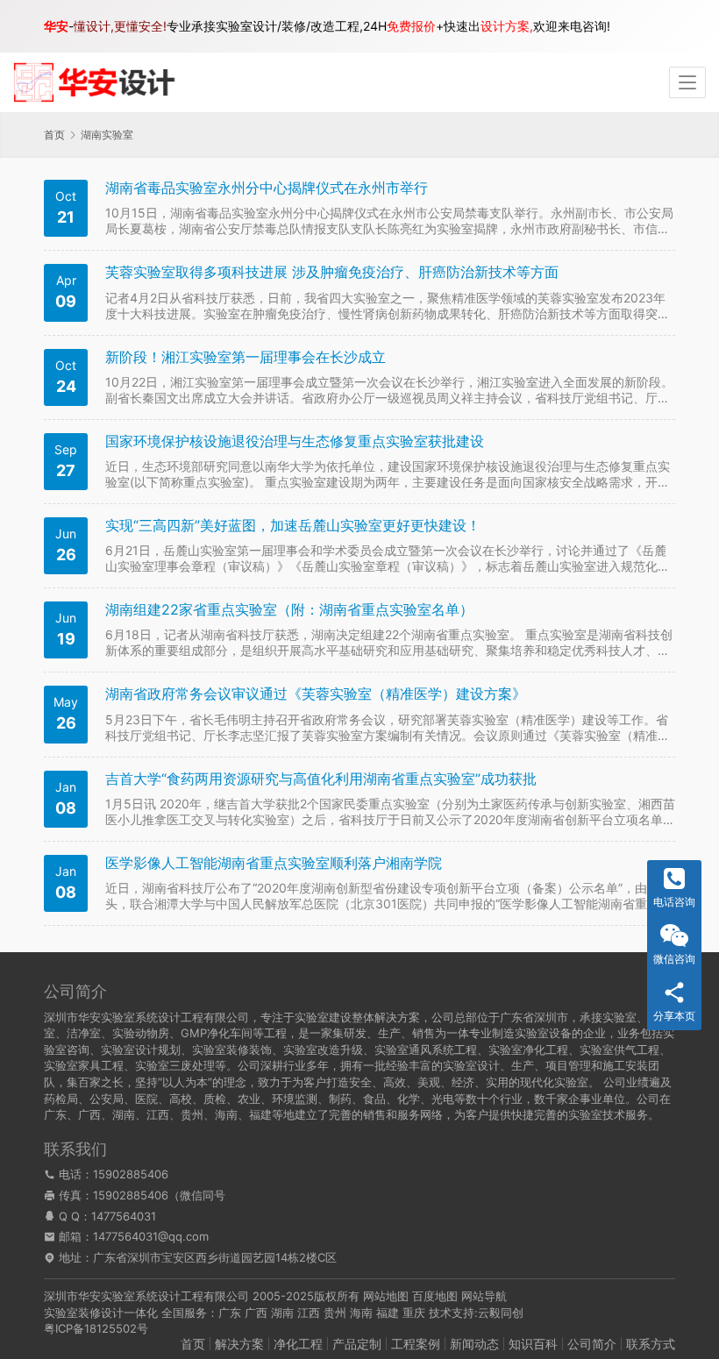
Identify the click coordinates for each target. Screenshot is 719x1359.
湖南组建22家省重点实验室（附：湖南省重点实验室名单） (289, 609)
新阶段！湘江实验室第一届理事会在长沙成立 (245, 357)
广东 (229, 1313)
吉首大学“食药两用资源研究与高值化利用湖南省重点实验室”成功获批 (321, 779)
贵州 (335, 1313)
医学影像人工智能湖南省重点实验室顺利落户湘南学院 (273, 863)
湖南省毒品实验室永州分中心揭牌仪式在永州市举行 (266, 188)
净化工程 (298, 1343)
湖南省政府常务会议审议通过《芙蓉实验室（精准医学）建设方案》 (315, 694)
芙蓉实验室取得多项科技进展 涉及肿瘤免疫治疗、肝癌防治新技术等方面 (332, 272)
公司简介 (591, 1343)
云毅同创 (500, 1313)
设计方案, (507, 25)
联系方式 (650, 1343)
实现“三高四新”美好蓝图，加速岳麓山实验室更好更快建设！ (293, 525)
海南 (361, 1313)
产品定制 (356, 1343)
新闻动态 (474, 1343)
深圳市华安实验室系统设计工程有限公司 (146, 1296)
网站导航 (484, 1296)
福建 (387, 1313)
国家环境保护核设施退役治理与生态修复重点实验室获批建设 (294, 441)
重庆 (413, 1313)
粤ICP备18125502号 (96, 1328)
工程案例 (415, 1343)
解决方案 (239, 1343)
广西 (256, 1313)
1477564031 (123, 1216)
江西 (308, 1313)
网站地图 (386, 1296)
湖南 (282, 1313)
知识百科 (533, 1343)
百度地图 (435, 1296)
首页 (54, 134)
